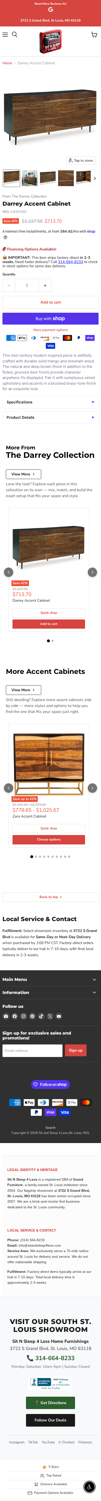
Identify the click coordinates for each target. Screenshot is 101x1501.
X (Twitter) (66, 1442)
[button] (11, 178)
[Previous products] (8, 572)
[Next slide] (95, 178)
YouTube (48, 1442)
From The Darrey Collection (24, 196)
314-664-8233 (70, 261)
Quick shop (48, 613)
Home (7, 63)
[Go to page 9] (65, 857)
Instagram (17, 1442)
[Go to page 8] (61, 857)
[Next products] (92, 572)
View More (21, 474)
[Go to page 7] (57, 857)
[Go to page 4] (44, 857)
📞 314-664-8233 (50, 1358)
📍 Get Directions (50, 1403)
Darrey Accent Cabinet (31, 600)
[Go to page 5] (48, 857)
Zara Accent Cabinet (29, 816)
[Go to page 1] (48, 640)
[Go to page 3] (40, 857)
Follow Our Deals (50, 1420)
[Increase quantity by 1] (45, 285)
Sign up (76, 1050)
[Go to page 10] (69, 857)
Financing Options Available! (31, 249)
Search (50, 1128)
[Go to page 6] (52, 857)
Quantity (8, 274)
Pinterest (85, 1442)
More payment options (50, 330)
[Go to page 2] (52, 641)
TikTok (33, 1442)
